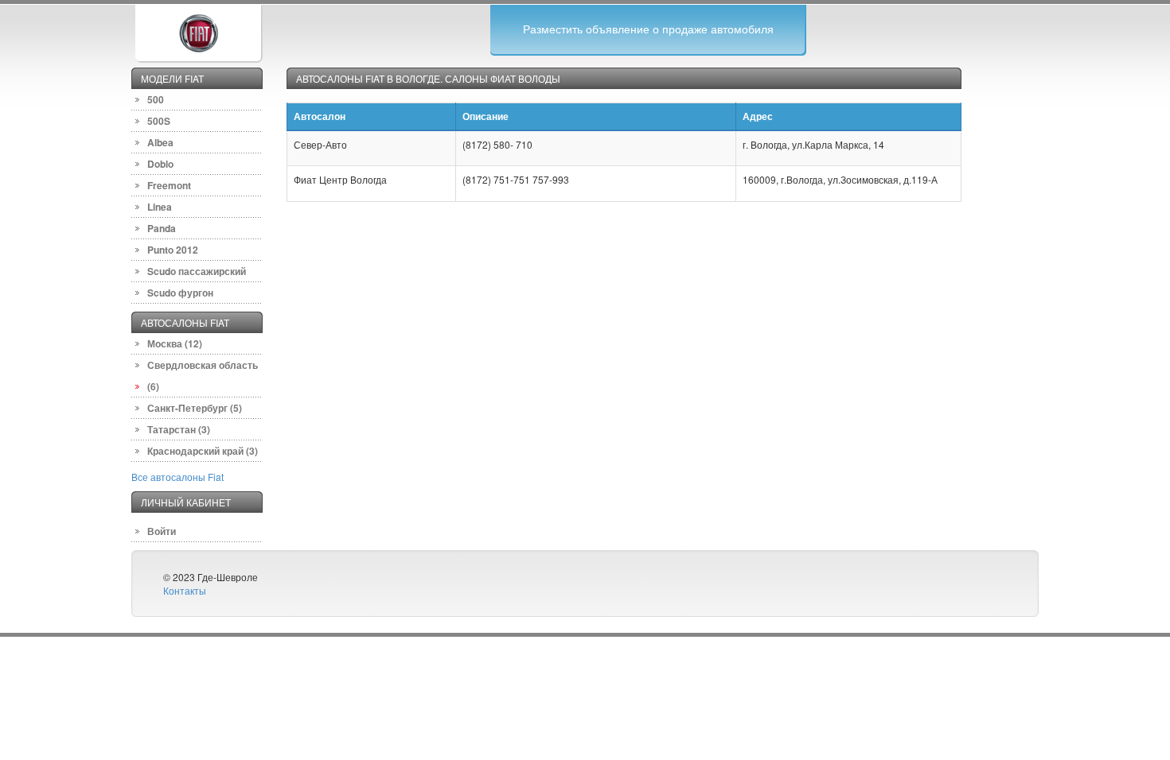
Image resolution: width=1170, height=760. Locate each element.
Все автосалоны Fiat (177, 476)
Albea (160, 142)
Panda (161, 228)
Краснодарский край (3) (202, 451)
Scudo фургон (180, 292)
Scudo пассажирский (196, 271)
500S (158, 121)
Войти (161, 531)
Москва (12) (174, 343)
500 (155, 99)
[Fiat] (198, 31)
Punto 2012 (172, 249)
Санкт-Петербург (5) (194, 408)
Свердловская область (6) (202, 376)
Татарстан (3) (178, 429)
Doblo (160, 164)
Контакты (184, 590)
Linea (159, 207)
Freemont (169, 185)
